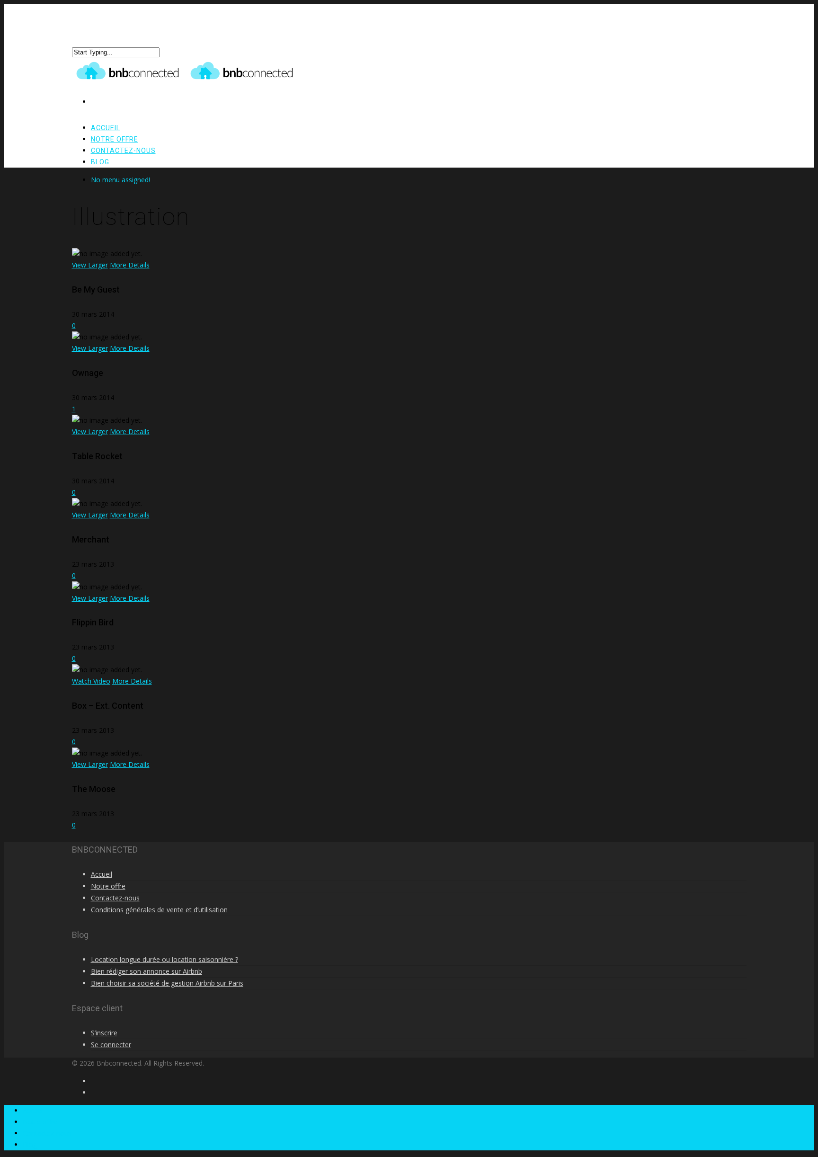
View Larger (90, 264)
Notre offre (108, 885)
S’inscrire (104, 1032)
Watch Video (91, 680)
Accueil (101, 874)
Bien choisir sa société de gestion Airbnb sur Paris (167, 983)
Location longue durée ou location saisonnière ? (164, 959)
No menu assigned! (120, 179)
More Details (130, 264)
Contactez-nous (123, 150)
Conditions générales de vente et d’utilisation (159, 909)
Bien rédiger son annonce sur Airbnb (146, 971)
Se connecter (111, 1044)
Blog (100, 162)
